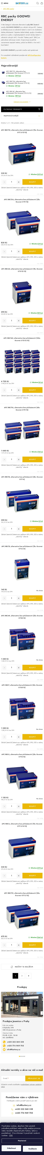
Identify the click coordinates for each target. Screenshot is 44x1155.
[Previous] (1, 1013)
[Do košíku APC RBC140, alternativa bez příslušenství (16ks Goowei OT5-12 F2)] (32, 390)
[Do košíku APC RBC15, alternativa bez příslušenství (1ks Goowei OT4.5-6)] (32, 598)
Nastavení (22, 1140)
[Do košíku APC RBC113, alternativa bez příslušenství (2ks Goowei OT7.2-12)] (32, 945)
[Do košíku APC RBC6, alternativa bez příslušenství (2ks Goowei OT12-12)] (32, 806)
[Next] (42, 1013)
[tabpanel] (22, 1022)
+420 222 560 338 (15, 1042)
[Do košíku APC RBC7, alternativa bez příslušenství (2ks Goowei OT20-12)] (32, 737)
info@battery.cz (13, 1049)
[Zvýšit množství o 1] (19, 182)
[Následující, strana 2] (22, 976)
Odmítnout (11, 1148)
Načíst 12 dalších (23, 967)
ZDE (11, 1135)
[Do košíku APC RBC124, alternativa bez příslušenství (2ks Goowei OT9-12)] (32, 251)
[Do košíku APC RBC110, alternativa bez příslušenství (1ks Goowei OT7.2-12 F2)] (32, 182)
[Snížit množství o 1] (4, 182)
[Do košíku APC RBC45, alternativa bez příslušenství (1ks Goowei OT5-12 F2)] (32, 320)
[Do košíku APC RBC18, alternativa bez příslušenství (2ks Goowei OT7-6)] (32, 529)
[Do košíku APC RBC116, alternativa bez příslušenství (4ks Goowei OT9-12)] (32, 459)
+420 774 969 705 (15, 1045)
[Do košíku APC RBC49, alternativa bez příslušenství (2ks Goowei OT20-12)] (32, 667)
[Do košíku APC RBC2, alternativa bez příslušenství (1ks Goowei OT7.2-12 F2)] (32, 875)
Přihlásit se (34, 1078)
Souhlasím (33, 1149)
